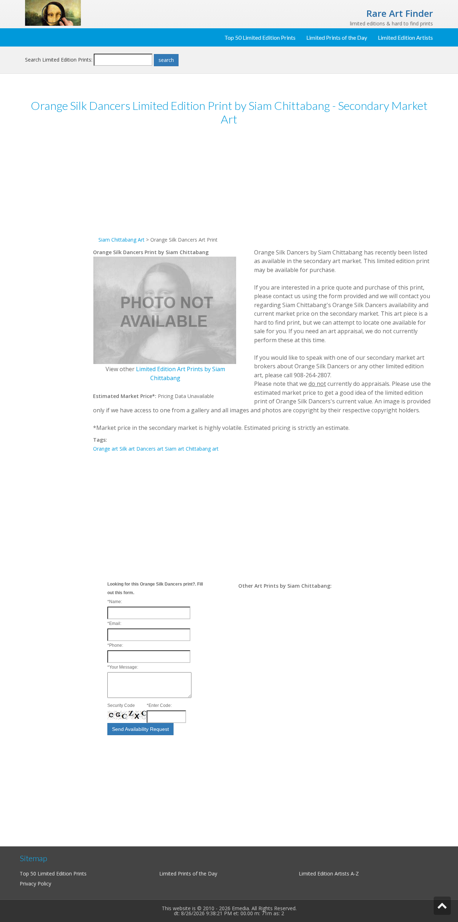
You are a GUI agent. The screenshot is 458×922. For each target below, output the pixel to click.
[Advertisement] (59, 242)
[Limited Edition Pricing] (53, 12)
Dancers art (150, 448)
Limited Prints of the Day (336, 37)
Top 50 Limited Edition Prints (260, 37)
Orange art (105, 448)
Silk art (127, 448)
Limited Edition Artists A (326, 873)
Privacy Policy (35, 883)
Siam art (174, 448)
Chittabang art (202, 448)
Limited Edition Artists (405, 37)
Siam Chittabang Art (121, 239)
